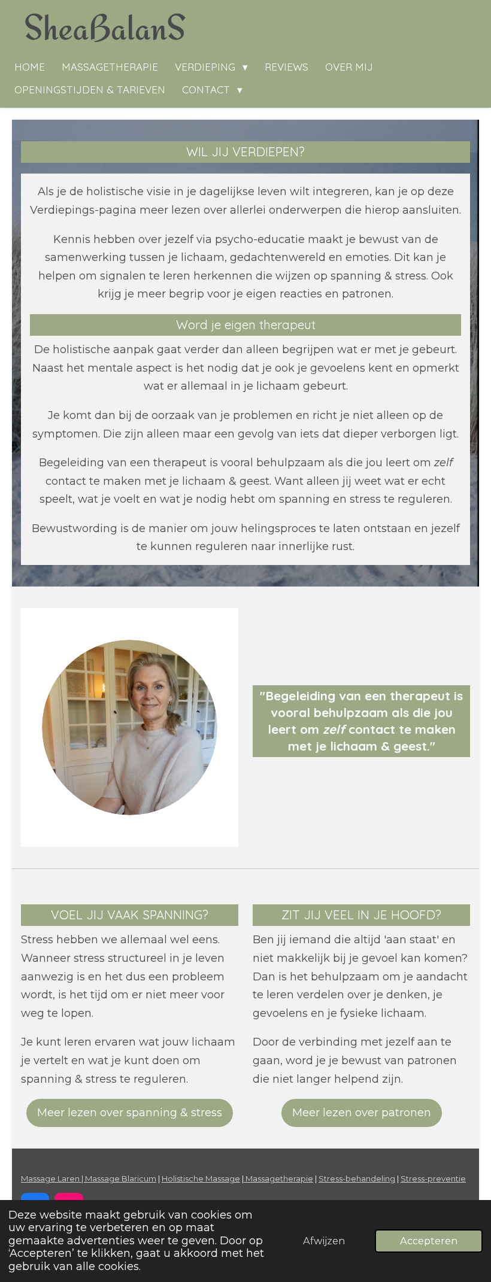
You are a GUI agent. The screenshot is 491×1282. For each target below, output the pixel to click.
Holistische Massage (201, 1178)
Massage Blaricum (120, 1178)
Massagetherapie (278, 1178)
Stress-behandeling (357, 1178)
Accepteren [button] (428, 1241)
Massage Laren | (53, 1178)
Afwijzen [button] (324, 1241)
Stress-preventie (433, 1178)
